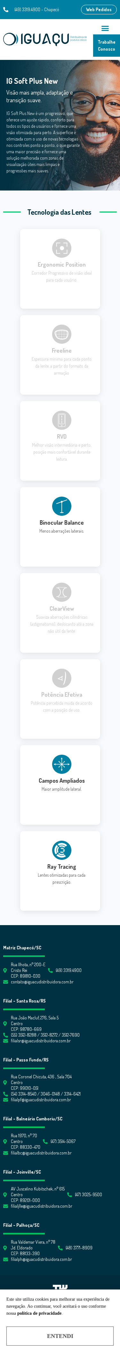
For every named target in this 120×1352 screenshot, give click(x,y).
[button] (99, 9)
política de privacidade (39, 1313)
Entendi (60, 1336)
